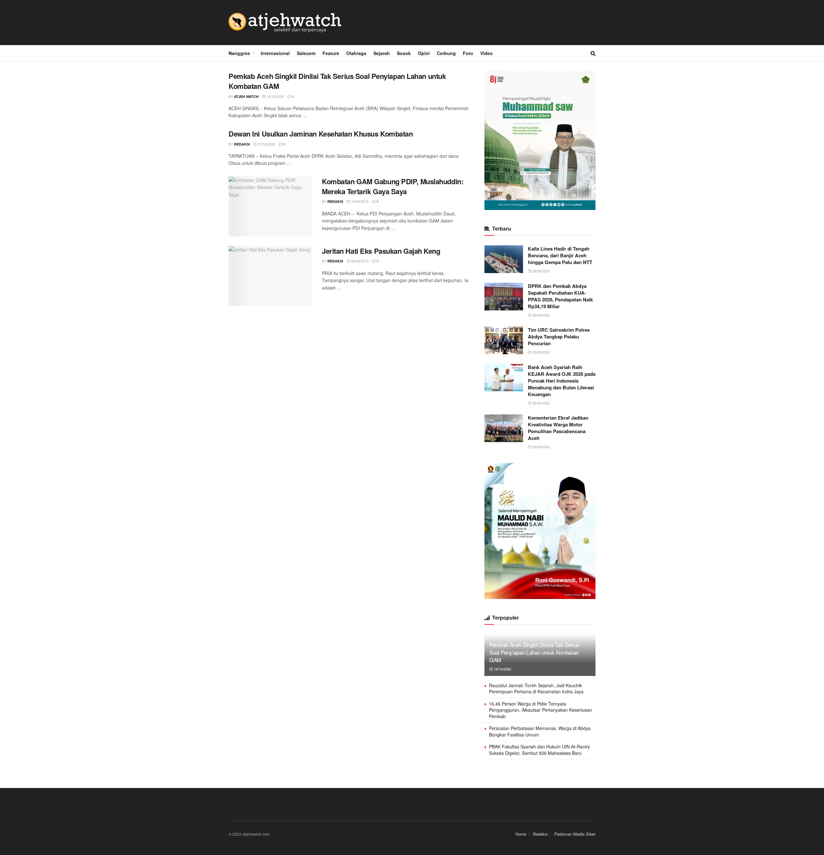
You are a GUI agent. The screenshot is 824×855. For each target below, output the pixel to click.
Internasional (275, 53)
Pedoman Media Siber (574, 834)
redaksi (242, 144)
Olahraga (356, 53)
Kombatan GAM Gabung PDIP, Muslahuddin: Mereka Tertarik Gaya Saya (392, 186)
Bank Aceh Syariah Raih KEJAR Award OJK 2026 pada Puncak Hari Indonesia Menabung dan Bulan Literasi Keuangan (561, 381)
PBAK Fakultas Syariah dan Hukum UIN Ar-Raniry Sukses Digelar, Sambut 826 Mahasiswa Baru (539, 749)
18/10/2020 (275, 96)
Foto (468, 53)
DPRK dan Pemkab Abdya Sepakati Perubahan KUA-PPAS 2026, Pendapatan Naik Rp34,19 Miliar (560, 296)
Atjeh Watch (246, 96)
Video (486, 53)
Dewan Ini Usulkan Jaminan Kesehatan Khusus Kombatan (321, 133)
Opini (424, 53)
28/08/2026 (540, 270)
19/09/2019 (359, 201)
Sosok (404, 53)
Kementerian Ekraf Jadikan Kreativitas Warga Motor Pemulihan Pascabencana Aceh (558, 428)
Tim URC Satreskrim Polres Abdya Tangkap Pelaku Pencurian (559, 336)
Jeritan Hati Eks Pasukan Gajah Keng (381, 251)
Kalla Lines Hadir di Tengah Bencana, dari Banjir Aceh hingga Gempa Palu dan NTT (560, 255)
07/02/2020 (266, 144)
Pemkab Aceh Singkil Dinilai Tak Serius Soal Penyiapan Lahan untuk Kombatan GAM (337, 81)
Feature (331, 53)
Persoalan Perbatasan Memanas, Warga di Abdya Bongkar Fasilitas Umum (540, 731)
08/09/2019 (359, 260)
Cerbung (446, 53)
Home (520, 834)
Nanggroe (239, 53)
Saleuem (306, 53)
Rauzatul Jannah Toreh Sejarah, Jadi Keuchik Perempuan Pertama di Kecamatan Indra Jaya (536, 688)
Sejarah (381, 53)
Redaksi (540, 834)
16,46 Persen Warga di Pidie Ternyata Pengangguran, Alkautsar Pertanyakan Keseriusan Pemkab (540, 709)
